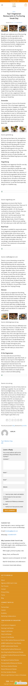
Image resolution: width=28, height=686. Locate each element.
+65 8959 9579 (12, 535)
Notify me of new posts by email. (14, 506)
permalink (24, 425)
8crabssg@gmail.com (11, 531)
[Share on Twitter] (12, 420)
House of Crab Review (7, 637)
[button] (2, 5)
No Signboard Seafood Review (10, 660)
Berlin (20, 22)
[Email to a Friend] (15, 420)
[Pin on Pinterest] (18, 420)
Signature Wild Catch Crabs (9, 583)
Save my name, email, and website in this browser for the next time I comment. (13, 497)
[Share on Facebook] (9, 420)
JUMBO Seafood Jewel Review (9, 646)
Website (5, 487)
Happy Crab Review (6, 631)
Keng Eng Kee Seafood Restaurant (11, 649)
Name (5, 472)
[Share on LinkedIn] (21, 420)
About (3, 580)
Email (5, 479)
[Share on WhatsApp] (7, 420)
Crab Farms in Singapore (8, 625)
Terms (3, 595)
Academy (4, 613)
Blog (14, 11)
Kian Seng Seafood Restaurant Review (12, 652)
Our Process (4, 586)
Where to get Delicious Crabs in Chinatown (13, 675)
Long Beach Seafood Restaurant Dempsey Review (13, 656)
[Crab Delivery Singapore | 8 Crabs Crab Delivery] (14, 5)
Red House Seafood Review (9, 666)
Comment (6, 459)
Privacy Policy (5, 592)
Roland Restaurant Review (8, 669)
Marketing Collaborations (8, 616)
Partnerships (5, 607)
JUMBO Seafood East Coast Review (11, 643)
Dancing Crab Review (7, 628)
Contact (3, 589)
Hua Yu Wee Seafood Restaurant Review (13, 640)
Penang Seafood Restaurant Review (11, 663)
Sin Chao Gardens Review (8, 672)
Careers (3, 610)
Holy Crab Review (6, 634)
